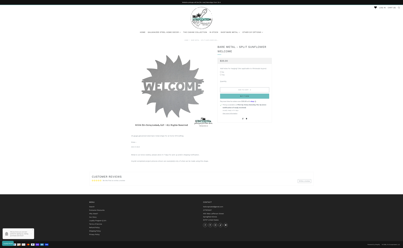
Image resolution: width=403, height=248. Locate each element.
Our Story (93, 217)
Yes (223, 75)
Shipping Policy (95, 231)
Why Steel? (93, 214)
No (223, 72)
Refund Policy (94, 227)
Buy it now (244, 96)
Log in (382, 8)
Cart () (392, 8)
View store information (230, 113)
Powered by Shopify (374, 244)
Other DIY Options (251, 32)
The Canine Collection (195, 32)
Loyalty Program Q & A (97, 221)
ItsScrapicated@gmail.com (213, 207)
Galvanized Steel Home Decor (163, 32)
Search (91, 207)
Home (142, 32)
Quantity (223, 81)
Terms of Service (95, 224)
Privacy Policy (94, 234)
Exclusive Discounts (97, 210)
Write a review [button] (304, 181)
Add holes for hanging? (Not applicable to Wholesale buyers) (243, 68)
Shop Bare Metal (229, 32)
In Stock (213, 32)
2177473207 (207, 210)
